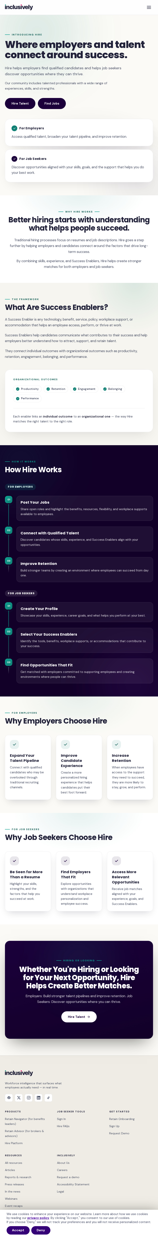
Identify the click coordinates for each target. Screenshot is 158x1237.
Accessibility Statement (73, 1184)
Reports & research (18, 1177)
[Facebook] (9, 1098)
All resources (13, 1163)
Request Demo (119, 1133)
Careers (62, 1170)
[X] (19, 1098)
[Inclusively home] (19, 7)
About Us (63, 1163)
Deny (41, 1230)
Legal (60, 1191)
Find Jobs (51, 103)
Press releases (14, 1184)
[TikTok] (48, 1098)
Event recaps (14, 1206)
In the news (12, 1191)
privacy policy (38, 1218)
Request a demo (68, 1177)
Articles (10, 1170)
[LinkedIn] (38, 1098)
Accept (18, 1230)
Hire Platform (14, 1143)
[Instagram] (29, 1098)
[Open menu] (149, 7)
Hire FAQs (63, 1126)
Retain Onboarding (122, 1119)
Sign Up (114, 1126)
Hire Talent (20, 103)
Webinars (11, 1199)
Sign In (61, 1119)
